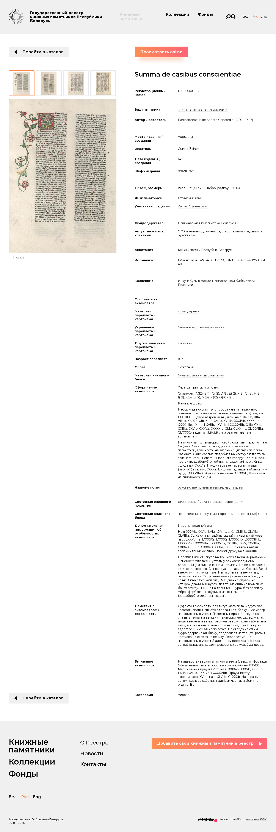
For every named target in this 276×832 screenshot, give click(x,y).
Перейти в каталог (42, 52)
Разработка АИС (231, 819)
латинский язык (190, 198)
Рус (255, 16)
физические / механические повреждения (211, 502)
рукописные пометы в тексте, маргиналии (210, 487)
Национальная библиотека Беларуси (207, 223)
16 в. (181, 359)
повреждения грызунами (197, 514)
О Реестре (94, 743)
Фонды (205, 14)
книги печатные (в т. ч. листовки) (203, 109)
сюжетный (186, 367)
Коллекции (177, 14)
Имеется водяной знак (195, 526)
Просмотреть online (161, 52)
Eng (263, 16)
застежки (185, 343)
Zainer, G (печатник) (193, 206)
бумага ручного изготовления (201, 375)
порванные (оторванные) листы (242, 514)
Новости (92, 753)
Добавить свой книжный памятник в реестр (205, 743)
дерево (193, 311)
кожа (182, 311)
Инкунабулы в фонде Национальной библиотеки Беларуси (216, 283)
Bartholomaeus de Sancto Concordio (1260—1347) (215, 120)
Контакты (93, 764)
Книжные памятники (130, 16)
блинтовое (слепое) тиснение (201, 327)
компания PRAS (256, 819)
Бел (246, 16)
